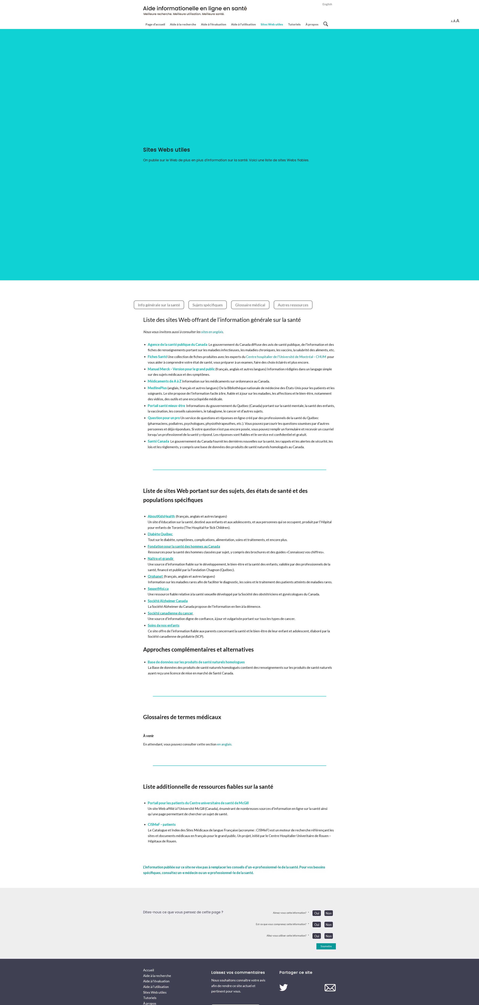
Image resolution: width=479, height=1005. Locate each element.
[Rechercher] (324, 24)
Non (329, 913)
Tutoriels (149, 998)
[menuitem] (326, 4)
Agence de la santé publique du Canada (177, 344)
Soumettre (326, 946)
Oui (316, 913)
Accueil (148, 970)
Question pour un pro (164, 418)
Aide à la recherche (157, 976)
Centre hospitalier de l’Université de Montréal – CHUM (286, 357)
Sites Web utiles (155, 992)
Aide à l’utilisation (156, 987)
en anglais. (224, 744)
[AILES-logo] (195, 13)
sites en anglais (212, 332)
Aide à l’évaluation (156, 981)
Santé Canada (158, 441)
